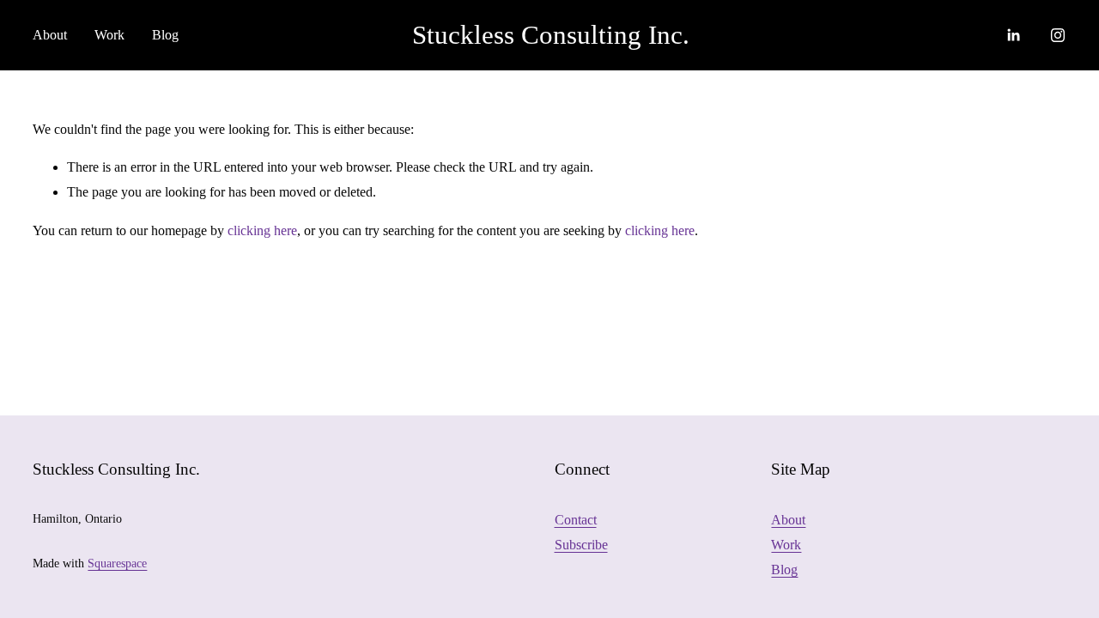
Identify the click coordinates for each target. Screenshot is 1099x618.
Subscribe (581, 544)
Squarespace (117, 563)
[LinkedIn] (1013, 35)
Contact (576, 519)
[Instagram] (1057, 35)
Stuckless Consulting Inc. (550, 35)
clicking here (262, 230)
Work (786, 544)
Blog (165, 34)
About (788, 519)
